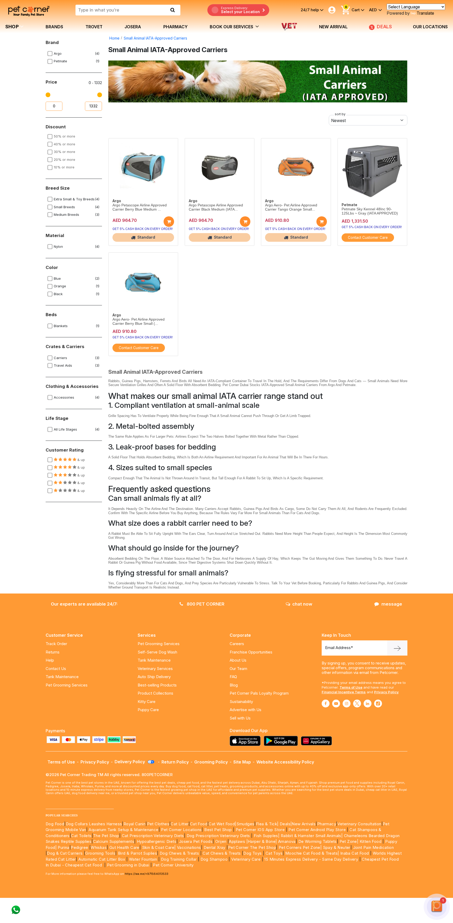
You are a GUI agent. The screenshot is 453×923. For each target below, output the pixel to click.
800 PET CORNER (205, 604)
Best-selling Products (157, 685)
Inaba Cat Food (354, 853)
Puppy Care (148, 709)
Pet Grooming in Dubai (128, 864)
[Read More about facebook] (326, 703)
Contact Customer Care (368, 237)
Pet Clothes (158, 823)
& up (80, 460)
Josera (133, 26)
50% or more (64, 136)
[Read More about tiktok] (378, 703)
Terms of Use (350, 687)
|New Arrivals (303, 823)
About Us (238, 660)
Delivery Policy (130, 761)
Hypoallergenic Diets (156, 841)
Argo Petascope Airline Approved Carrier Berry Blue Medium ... (139, 207)
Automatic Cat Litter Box (101, 859)
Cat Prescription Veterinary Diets (153, 835)
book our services (232, 26)
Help (50, 660)
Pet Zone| (349, 841)
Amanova (287, 841)
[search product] (172, 10)
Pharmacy (175, 26)
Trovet (94, 26)
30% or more (64, 152)
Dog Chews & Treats (179, 853)
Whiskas (99, 847)
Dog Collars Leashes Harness (94, 823)
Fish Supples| (266, 835)
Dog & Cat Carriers (65, 853)
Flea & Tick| (268, 823)
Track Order (56, 643)
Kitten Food (370, 841)
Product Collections (155, 693)
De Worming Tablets (317, 841)
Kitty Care (146, 701)
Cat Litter (179, 823)
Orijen (221, 841)
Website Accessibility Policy (285, 762)
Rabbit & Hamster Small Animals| (312, 835)
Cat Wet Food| (222, 823)
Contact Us (56, 668)
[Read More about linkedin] (367, 703)
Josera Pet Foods (195, 841)
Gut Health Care (124, 847)
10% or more (64, 167)
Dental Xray (215, 847)
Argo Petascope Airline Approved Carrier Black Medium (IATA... (216, 207)
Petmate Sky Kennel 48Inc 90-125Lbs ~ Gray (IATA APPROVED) (370, 211)
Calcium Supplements (113, 841)
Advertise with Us (245, 709)
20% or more (64, 159)
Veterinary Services (155, 668)
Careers (237, 643)
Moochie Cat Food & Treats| (312, 853)
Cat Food (198, 823)
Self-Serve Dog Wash (157, 652)
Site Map (242, 762)
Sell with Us (240, 718)
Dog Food (55, 823)
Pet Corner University (173, 864)
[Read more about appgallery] (318, 741)
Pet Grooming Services (67, 685)
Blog (234, 685)
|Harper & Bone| (261, 841)
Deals (285, 823)
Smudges (245, 823)
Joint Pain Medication (373, 847)
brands (54, 26)
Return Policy (175, 762)
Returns (53, 652)
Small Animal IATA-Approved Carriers (155, 38)
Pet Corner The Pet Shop (252, 847)
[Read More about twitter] (357, 703)
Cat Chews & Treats (222, 853)
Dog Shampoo (214, 859)
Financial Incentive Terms (344, 692)
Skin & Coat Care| (159, 847)
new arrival (333, 26)
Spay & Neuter (336, 847)
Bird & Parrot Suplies (137, 853)
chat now (302, 604)
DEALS (384, 27)
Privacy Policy (386, 692)
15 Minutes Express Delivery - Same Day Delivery (311, 859)
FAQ (233, 676)
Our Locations (430, 26)
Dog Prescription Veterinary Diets (219, 835)
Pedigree (79, 847)
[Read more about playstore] (282, 741)
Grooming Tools (100, 853)
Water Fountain (143, 859)
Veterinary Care (246, 859)
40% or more (64, 144)
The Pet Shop (106, 835)
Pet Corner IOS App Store (260, 829)
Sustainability (241, 701)
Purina (63, 847)
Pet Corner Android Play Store (316, 829)
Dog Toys (252, 853)
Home (114, 38)
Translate (425, 13)
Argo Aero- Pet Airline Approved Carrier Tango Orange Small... (291, 207)
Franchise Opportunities (251, 652)
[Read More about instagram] (346, 703)
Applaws (237, 841)
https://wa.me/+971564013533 (146, 874)
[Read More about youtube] (336, 703)
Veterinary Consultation (359, 823)
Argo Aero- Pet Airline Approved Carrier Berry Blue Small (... (138, 321)
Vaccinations (188, 847)
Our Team (238, 668)
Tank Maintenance (62, 676)
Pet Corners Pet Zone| (300, 847)
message (391, 604)
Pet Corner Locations (181, 829)
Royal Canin (134, 823)
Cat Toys (274, 853)
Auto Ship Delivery (154, 676)
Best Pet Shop (218, 829)
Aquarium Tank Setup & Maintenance (123, 829)
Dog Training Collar (178, 859)
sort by (340, 114)
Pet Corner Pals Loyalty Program (259, 693)
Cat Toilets (81, 835)
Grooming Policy (211, 762)
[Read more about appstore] (246, 741)
